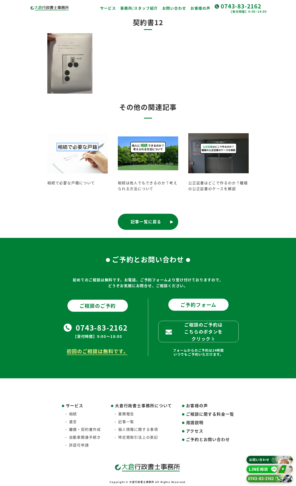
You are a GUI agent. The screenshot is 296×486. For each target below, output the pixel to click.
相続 (73, 413)
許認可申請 (79, 445)
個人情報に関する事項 (138, 429)
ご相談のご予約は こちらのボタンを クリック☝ (203, 331)
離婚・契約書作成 (85, 429)
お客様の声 (200, 8)
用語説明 (195, 422)
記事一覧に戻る (146, 222)
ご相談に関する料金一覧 (210, 414)
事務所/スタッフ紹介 (139, 8)
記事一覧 (126, 421)
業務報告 (126, 413)
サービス (108, 8)
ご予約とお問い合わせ (208, 439)
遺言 (73, 421)
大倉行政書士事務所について (143, 406)
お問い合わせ (174, 8)
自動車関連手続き (85, 437)
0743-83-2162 (241, 6)
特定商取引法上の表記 (138, 437)
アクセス (194, 431)
